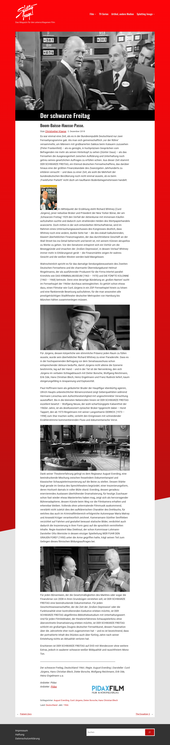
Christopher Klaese (55, 131)
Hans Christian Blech (108, 700)
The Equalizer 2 (143, 714)
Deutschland (51, 705)
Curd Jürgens (76, 700)
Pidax (54, 686)
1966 (65, 705)
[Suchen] (149, 732)
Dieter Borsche (90, 700)
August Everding (61, 700)
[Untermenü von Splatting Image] (154, 14)
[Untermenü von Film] (95, 14)
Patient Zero (26, 714)
